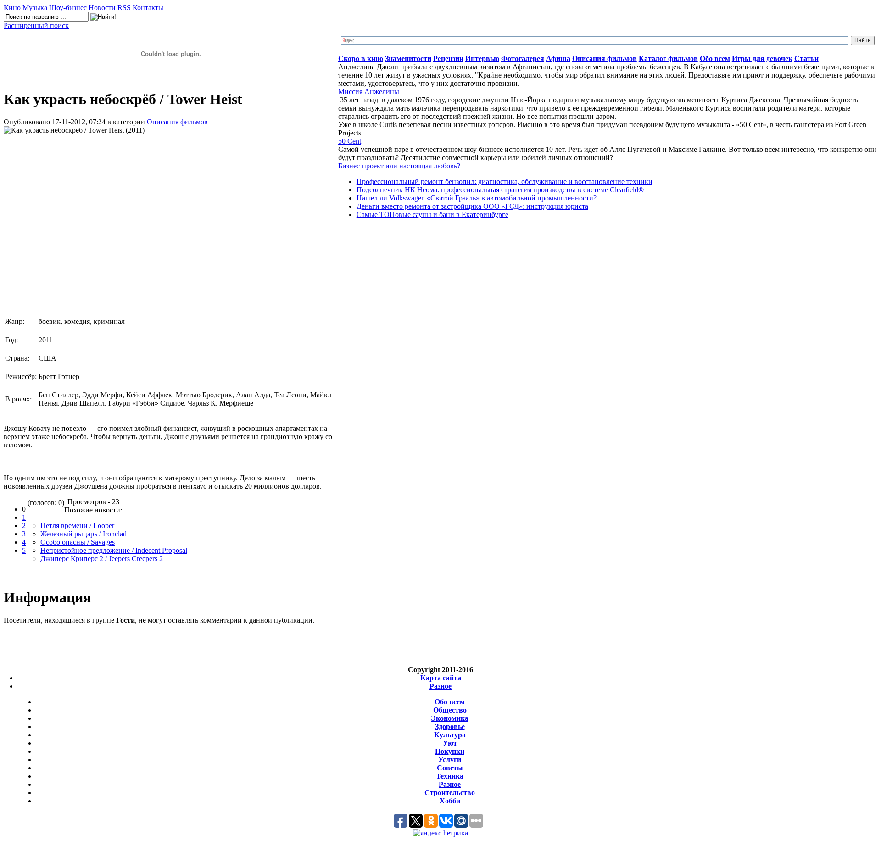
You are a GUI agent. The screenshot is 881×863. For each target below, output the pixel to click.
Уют (450, 743)
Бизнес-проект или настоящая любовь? (399, 166)
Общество (450, 710)
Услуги (449, 759)
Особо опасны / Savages (77, 542)
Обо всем (450, 702)
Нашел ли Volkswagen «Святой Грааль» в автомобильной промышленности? (477, 198)
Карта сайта (440, 678)
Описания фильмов (177, 122)
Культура (450, 735)
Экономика (449, 718)
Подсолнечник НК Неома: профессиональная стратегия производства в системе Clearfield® (500, 190)
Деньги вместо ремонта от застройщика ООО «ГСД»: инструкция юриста (472, 206)
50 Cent (349, 141)
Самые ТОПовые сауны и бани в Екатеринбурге (432, 214)
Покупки (449, 751)
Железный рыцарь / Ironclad (83, 534)
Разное (440, 686)
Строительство (449, 792)
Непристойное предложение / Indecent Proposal (113, 550)
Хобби (450, 801)
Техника (449, 776)
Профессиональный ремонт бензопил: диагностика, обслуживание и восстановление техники (504, 181)
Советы (450, 768)
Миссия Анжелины (368, 91)
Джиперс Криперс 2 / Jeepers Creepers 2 (101, 558)
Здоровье (450, 726)
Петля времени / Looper (77, 525)
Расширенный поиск (36, 25)
